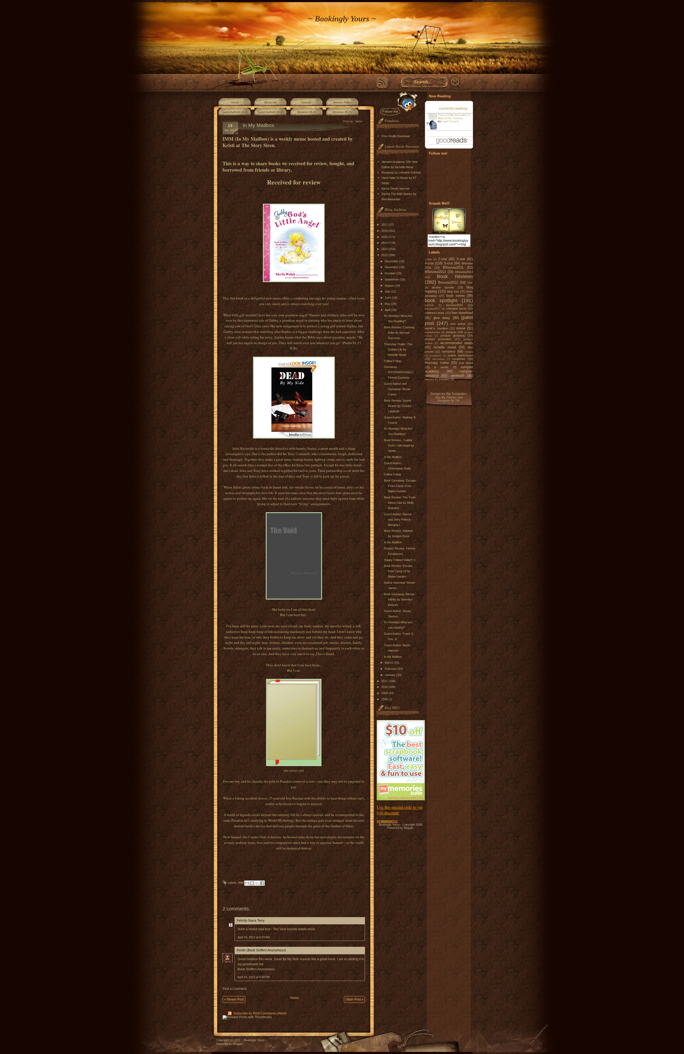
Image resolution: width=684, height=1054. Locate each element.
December (392, 261)
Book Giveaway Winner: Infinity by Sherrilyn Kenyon (399, 599)
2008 (384, 699)
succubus (438, 358)
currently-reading (453, 108)
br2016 (429, 305)
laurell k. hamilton (436, 328)
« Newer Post (234, 999)
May (388, 303)
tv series (441, 367)
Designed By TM (448, 400)
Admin (358, 121)
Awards (306, 102)
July (388, 291)
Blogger (408, 827)
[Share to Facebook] (262, 883)
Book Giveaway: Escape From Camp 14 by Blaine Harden (400, 486)
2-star (442, 259)
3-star (460, 259)
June (388, 297)
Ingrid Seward (450, 121)
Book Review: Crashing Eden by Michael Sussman (399, 333)
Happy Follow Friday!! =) (400, 559)
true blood (466, 362)
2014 (384, 242)
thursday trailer (437, 363)
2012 (384, 255)
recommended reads (456, 343)
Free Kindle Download (396, 136)
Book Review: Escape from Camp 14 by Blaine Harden (398, 571)
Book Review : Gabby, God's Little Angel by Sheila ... (399, 445)
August (390, 285)
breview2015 (454, 305)
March (389, 662)
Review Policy (342, 102)
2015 (384, 237)
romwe (469, 351)
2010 (384, 686)
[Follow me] (397, 103)
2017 (384, 224)
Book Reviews (455, 276)
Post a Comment (235, 989)
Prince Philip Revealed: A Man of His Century (454, 116)
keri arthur (458, 323)
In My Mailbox (393, 457)
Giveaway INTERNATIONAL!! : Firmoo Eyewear (399, 372)
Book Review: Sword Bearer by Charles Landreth (398, 406)
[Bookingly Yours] (449, 232)
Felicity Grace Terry (251, 920)
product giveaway (453, 335)
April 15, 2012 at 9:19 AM (254, 937)
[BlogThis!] (252, 883)
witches (429, 379)
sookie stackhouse (460, 355)
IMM (241, 882)
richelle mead (445, 347)
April (388, 309)
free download (462, 313)
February (391, 668)
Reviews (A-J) (306, 112)
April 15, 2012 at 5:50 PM (254, 977)
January (390, 674)
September (392, 279)
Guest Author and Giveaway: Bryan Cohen (397, 389)
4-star (429, 263)
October (390, 273)
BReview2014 (464, 272)
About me (270, 102)
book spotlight (441, 300)
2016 (384, 230)
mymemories (432, 332)
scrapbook (435, 355)
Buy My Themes (446, 397)
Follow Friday (392, 361)
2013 (384, 249)
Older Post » (354, 999)
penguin (451, 332)
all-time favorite (443, 287)
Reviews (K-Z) (342, 112)
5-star (448, 263)
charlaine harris (456, 308)
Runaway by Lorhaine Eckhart (401, 172)
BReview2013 (435, 272)
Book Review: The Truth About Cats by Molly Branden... (399, 503)
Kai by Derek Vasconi (395, 188)
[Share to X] (257, 883)
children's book (434, 312)
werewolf (457, 376)
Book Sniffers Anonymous (256, 969)
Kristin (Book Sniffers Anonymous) (261, 950)
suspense (458, 358)
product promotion (438, 339)
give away (441, 318)
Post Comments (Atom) (269, 1013)
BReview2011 (453, 268)
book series (455, 296)
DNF (470, 282)
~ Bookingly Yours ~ (342, 18)
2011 (384, 681)
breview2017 (433, 308)
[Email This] (247, 883)
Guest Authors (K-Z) (270, 112)
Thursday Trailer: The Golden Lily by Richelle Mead (398, 349)
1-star (428, 259)
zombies (444, 379)
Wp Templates (456, 394)
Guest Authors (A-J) (234, 112)
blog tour (453, 291)
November (392, 267)
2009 (384, 693)
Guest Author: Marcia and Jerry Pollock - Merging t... (398, 519)
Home (235, 102)
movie (460, 328)
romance (448, 351)
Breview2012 (448, 282)
